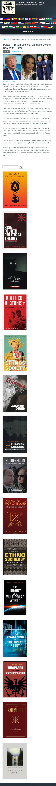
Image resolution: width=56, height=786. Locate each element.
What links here (17, 51)
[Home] (8, 14)
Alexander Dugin (9, 82)
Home (5, 40)
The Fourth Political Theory (30, 2)
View (7, 51)
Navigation (28, 32)
